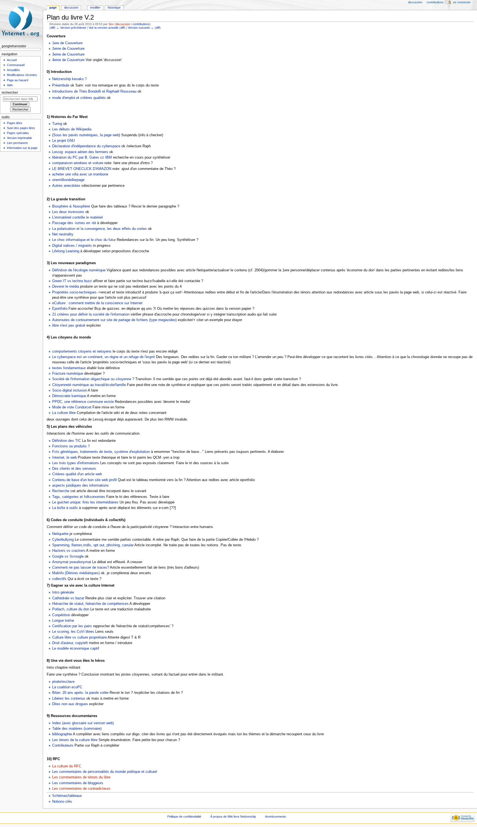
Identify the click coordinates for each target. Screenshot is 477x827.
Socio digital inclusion (69, 390)
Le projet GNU (63, 141)
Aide (10, 85)
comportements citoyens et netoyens (82, 351)
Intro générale (63, 592)
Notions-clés (62, 802)
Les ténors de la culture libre (74, 740)
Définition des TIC (66, 441)
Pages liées (14, 123)
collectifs (59, 579)
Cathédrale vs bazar (68, 598)
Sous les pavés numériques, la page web (86, 135)
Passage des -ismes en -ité (74, 223)
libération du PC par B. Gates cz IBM (82, 157)
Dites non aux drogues (70, 704)
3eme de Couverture (68, 54)
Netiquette (60, 534)
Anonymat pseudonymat (71, 562)
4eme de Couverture (68, 60)
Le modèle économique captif (75, 648)
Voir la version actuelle (103, 27)
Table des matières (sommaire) (77, 729)
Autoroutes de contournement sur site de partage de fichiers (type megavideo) (114, 320)
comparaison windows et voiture (77, 163)
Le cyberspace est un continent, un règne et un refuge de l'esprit (103, 357)
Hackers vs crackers (68, 551)
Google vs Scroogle (68, 556)
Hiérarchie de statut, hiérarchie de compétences (90, 604)
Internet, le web (64, 458)
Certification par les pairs (72, 626)
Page (53, 7)
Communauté (16, 65)
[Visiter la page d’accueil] (21, 21)
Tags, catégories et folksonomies (78, 497)
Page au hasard (17, 80)
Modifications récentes (22, 75)
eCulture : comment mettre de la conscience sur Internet (97, 303)
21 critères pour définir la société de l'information (90, 314)
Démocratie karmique (69, 396)
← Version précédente (71, 27)
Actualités (13, 70)
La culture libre (64, 413)
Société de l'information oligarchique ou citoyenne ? (93, 379)
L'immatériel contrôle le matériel (77, 217)
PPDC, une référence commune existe (83, 402)
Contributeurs (62, 745)
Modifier (95, 7)
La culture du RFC (66, 766)
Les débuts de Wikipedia (71, 129)
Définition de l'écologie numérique (78, 270)
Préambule (60, 85)
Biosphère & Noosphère (71, 206)
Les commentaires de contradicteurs (81, 789)
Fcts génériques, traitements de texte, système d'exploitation (101, 452)
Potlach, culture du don (70, 609)
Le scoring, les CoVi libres (73, 632)
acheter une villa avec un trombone (80, 174)
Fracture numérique (67, 374)
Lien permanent (17, 143)
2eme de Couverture (68, 49)
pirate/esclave (63, 682)
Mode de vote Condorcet (71, 407)
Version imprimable (19, 138)
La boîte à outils (65, 508)
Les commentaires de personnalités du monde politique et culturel (104, 772)
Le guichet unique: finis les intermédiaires (85, 502)
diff (52, 27)
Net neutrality (62, 234)
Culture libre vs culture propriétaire (79, 637)
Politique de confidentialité (184, 816)
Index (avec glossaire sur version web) (83, 723)
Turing (57, 124)
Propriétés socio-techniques (74, 292)
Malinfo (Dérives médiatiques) (76, 573)
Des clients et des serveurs (74, 469)
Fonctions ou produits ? (71, 446)
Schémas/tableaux (67, 796)
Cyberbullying (63, 540)
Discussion (71, 7)
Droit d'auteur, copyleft (70, 643)
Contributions (435, 2)
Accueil (12, 60)
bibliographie (62, 734)
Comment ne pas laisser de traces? (80, 567)
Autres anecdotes (66, 186)
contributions (141, 24)
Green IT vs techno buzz (72, 281)
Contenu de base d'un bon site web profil (84, 480)
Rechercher (10, 92)
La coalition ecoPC (67, 687)
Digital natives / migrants (72, 246)
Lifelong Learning (65, 251)
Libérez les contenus (68, 698)
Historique (114, 7)
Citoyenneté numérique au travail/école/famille (89, 385)
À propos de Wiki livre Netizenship (233, 816)
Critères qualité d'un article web (77, 474)
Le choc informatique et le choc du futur (84, 240)
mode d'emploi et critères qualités (79, 98)
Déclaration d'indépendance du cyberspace (86, 146)
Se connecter (462, 2)
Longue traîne (63, 621)
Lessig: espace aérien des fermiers (80, 152)
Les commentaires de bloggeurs (77, 783)
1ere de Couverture (67, 43)
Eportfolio (59, 309)
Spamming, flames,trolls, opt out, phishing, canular (93, 545)
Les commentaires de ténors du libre (81, 777)
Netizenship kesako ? (69, 79)
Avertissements (275, 816)
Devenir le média (65, 286)
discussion (123, 24)
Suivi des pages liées (21, 128)
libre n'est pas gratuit (68, 325)
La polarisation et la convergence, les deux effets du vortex (99, 229)
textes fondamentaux (69, 368)
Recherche (60, 491)
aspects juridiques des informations (80, 485)
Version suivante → (141, 27)
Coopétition (61, 615)
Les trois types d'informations (75, 463)
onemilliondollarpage (68, 180)
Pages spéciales (18, 133)
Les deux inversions (68, 212)
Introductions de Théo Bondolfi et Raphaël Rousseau (94, 91)
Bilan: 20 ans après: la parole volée (80, 693)
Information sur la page (22, 147)
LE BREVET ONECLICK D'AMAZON (81, 169)
